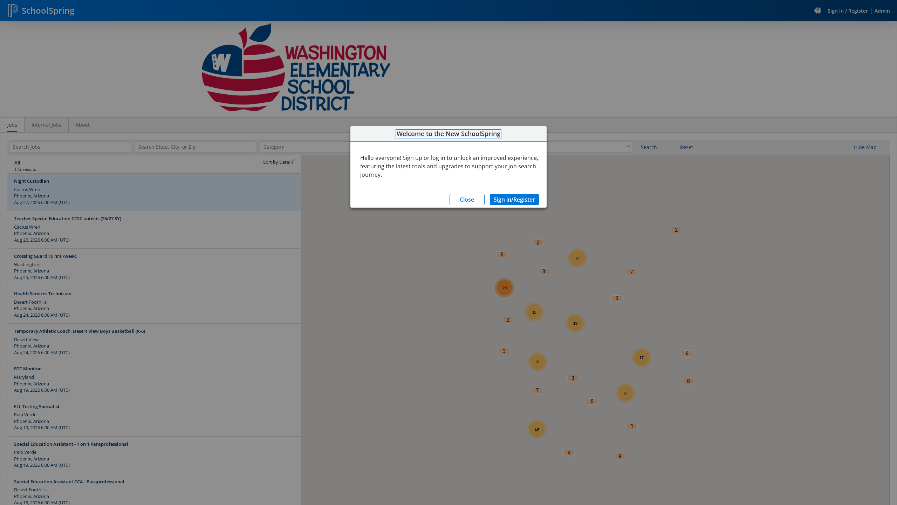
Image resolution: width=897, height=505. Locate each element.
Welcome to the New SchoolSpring (448, 134)
